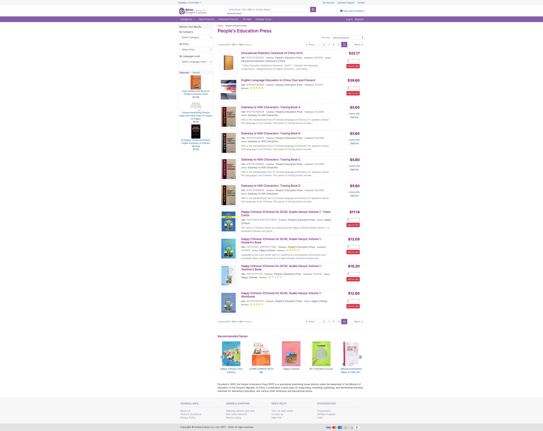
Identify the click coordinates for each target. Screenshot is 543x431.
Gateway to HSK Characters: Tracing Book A (270, 107)
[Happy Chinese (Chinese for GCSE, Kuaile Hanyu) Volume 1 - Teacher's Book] (228, 275)
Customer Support (346, 2)
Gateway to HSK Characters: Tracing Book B (270, 133)
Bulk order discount (236, 414)
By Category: (186, 31)
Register (359, 19)
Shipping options (235, 410)
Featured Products (228, 19)
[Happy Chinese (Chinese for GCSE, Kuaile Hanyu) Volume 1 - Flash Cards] (228, 221)
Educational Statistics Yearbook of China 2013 (272, 53)
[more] (195, 72)
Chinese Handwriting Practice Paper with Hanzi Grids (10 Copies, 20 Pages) (195, 115)
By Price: (184, 44)
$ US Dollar (193, 2)
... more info (353, 113)
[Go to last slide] (222, 357)
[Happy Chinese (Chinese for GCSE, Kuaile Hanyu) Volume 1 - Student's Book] (228, 248)
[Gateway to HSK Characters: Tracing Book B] (228, 143)
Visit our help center (282, 410)
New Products (206, 19)
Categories (186, 19)
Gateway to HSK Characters (263, 115)
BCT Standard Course (321, 368)
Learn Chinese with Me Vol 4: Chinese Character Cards (196, 92)
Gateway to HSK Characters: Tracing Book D (270, 185)
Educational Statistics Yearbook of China (263, 61)
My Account (328, 2)
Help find (276, 417)
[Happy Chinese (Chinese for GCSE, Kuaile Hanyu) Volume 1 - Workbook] (228, 303)
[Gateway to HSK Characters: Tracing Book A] (228, 117)
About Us (185, 410)
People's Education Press (288, 57)
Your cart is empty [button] (352, 10)
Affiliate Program (326, 414)
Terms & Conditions (190, 414)
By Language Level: (189, 56)
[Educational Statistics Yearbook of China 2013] (228, 62)
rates (252, 410)
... (319, 44)
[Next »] (358, 44)
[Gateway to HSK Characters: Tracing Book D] (228, 195)
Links (320, 417)
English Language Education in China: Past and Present (278, 80)
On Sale (247, 19)
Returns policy (233, 417)
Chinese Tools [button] (263, 19)
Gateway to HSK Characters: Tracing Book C (270, 159)
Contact (361, 2)
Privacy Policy (187, 417)
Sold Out (354, 117)
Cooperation (324, 410)
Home (220, 26)
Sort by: (326, 37)
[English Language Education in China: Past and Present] (228, 90)
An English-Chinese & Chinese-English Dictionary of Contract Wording (196, 143)
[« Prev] (310, 44)
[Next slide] (360, 357)
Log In (349, 19)
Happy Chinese (267, 250)
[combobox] (268, 9)
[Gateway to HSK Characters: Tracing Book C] (228, 169)
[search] (313, 9)
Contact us (277, 414)
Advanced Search (234, 13)
